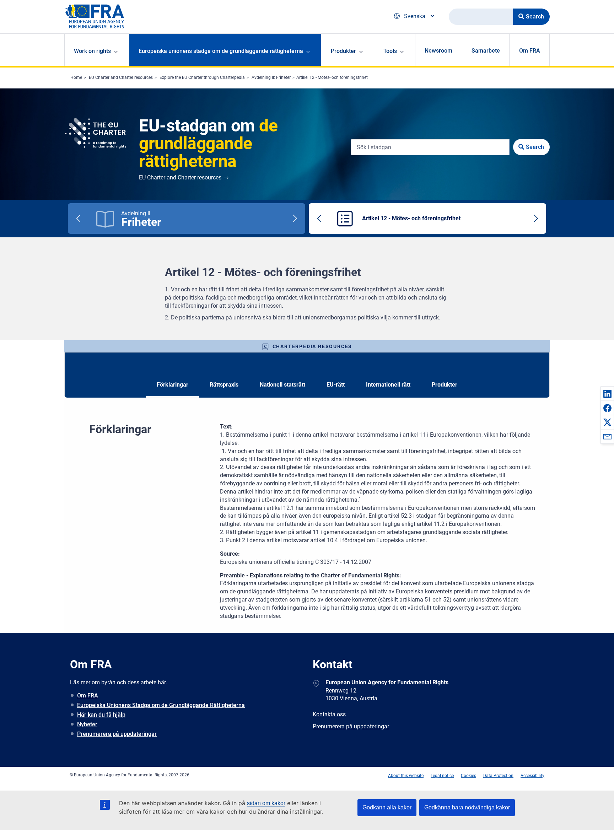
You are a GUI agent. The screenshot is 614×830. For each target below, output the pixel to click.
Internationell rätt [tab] (388, 384)
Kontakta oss (329, 714)
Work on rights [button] (92, 51)
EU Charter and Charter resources (121, 77)
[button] (607, 394)
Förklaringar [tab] (172, 384)
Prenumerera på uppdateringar (117, 734)
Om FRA (529, 50)
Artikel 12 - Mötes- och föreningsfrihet (332, 77)
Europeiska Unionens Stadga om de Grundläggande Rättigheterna (161, 705)
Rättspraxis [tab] (224, 384)
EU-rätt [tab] (336, 384)
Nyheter (87, 724)
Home (76, 77)
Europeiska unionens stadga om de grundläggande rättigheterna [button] (221, 51)
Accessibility (532, 775)
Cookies (468, 775)
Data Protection (498, 775)
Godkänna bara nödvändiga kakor (467, 807)
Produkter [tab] (444, 384)
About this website (406, 775)
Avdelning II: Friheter (271, 77)
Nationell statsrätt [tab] (282, 384)
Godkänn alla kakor (386, 807)
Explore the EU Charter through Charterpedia (202, 77)
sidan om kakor (266, 803)
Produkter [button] (343, 51)
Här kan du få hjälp (101, 714)
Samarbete (486, 50)
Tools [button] (390, 51)
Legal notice (442, 775)
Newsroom (438, 50)
